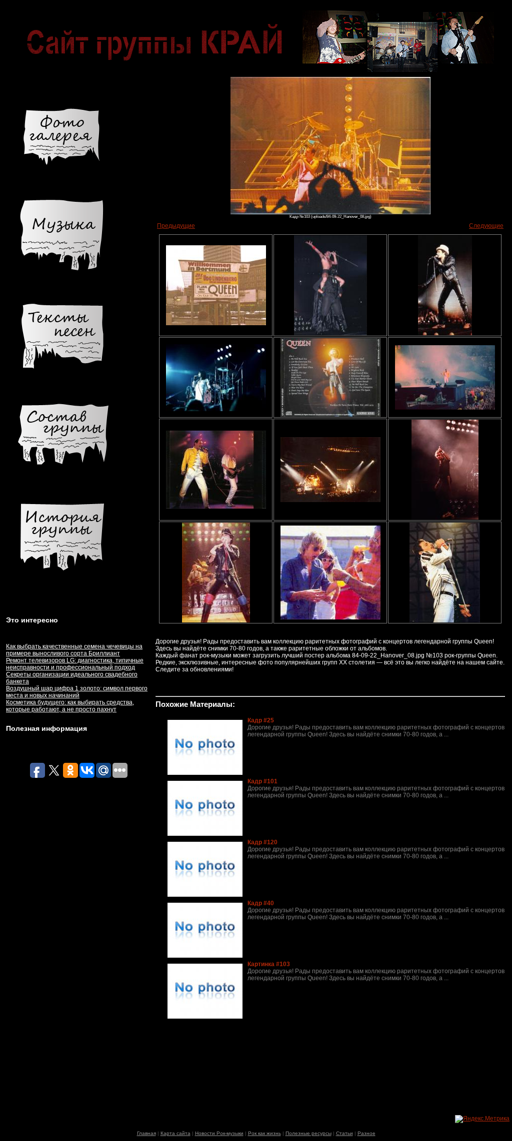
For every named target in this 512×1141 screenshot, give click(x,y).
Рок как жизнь (264, 1133)
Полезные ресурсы (309, 1133)
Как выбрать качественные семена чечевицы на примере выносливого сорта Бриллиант (74, 650)
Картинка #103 (269, 964)
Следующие (486, 225)
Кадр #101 (263, 781)
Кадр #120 (263, 842)
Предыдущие (176, 225)
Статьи (344, 1133)
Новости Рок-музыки (219, 1133)
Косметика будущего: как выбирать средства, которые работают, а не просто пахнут (70, 706)
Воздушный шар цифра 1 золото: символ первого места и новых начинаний (77, 692)
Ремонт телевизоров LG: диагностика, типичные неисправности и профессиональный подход (75, 664)
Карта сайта (175, 1133)
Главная (146, 1133)
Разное (367, 1133)
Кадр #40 (261, 903)
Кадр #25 (261, 720)
